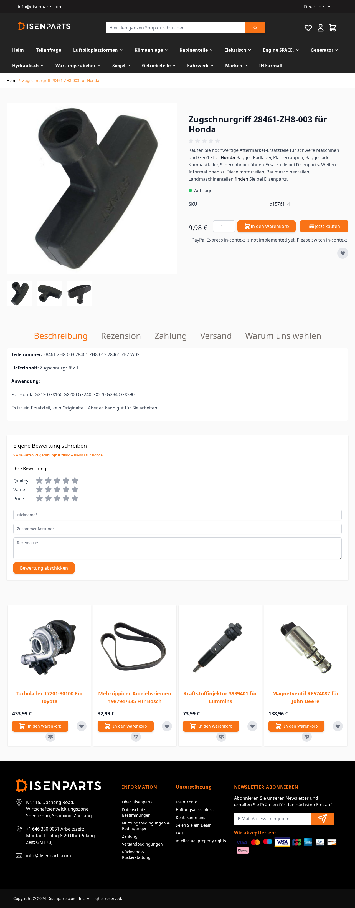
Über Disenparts (137, 801)
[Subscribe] (322, 819)
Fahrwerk (198, 65)
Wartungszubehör (75, 65)
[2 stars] (48, 480)
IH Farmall (270, 65)
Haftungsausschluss (195, 809)
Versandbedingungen (142, 844)
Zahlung (130, 836)
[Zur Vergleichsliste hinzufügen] (50, 737)
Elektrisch (235, 50)
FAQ (179, 833)
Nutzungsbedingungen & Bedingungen (146, 825)
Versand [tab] (216, 335)
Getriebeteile (156, 65)
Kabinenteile (193, 50)
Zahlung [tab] (170, 335)
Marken (233, 65)
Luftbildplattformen (95, 50)
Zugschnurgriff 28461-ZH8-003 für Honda (60, 80)
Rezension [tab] (121, 335)
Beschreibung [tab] (61, 335)
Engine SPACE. (278, 50)
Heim (18, 50)
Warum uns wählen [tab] (283, 335)
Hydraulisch (25, 65)
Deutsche (314, 7)
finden (241, 179)
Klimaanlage (149, 50)
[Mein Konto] (320, 27)
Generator (322, 50)
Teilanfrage (48, 50)
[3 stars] (57, 480)
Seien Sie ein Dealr (193, 825)
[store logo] (44, 26)
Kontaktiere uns (190, 817)
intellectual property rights (201, 840)
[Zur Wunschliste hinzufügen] (342, 253)
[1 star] (39, 480)
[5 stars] (74, 480)
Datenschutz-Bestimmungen (136, 812)
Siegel (118, 65)
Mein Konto (186, 801)
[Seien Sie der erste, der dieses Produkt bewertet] (268, 141)
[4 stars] (66, 480)
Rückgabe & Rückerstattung (136, 854)
